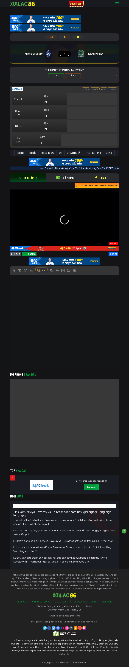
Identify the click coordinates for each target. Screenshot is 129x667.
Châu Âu (95, 89)
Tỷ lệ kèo (32, 152)
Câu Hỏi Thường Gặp (78, 601)
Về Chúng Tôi (23, 601)
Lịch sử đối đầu (47, 152)
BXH (60, 152)
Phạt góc (112, 89)
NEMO (17, 254)
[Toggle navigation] (117, 3)
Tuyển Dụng (106, 601)
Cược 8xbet (76, 3)
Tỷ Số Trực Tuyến (93, 152)
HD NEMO (31, 254)
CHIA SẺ (113, 254)
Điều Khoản (60, 601)
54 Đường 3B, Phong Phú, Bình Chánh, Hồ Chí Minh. (68, 606)
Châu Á (86, 89)
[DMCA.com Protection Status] (64, 633)
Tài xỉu (103, 89)
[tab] (28, 177)
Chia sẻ (104, 178)
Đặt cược (91, 487)
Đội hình (20, 152)
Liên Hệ (94, 601)
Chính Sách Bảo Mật (42, 601)
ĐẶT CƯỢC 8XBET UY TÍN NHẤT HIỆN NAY (97, 186)
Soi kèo (109, 152)
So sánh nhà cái (73, 152)
